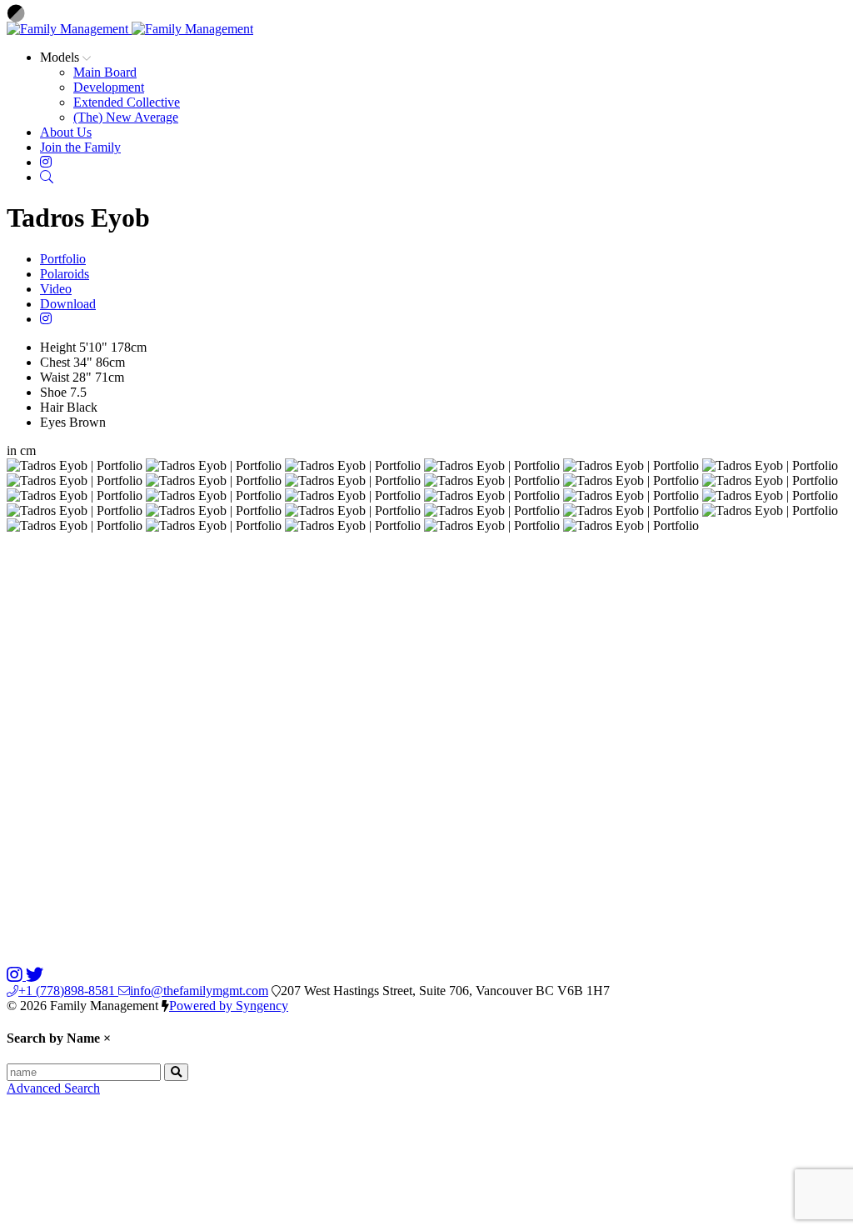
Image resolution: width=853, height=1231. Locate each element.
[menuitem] (105, 72)
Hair (51, 407)
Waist (54, 377)
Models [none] (61, 57)
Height (58, 347)
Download (68, 304)
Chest (55, 362)
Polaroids (64, 274)
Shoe (53, 392)
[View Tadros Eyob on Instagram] (46, 319)
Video (56, 289)
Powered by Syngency (228, 1005)
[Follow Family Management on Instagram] (16, 975)
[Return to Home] (130, 29)
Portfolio (63, 259)
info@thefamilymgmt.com (199, 990)
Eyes (53, 422)
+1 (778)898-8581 (68, 990)
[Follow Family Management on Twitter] (34, 975)
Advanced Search (53, 1088)
